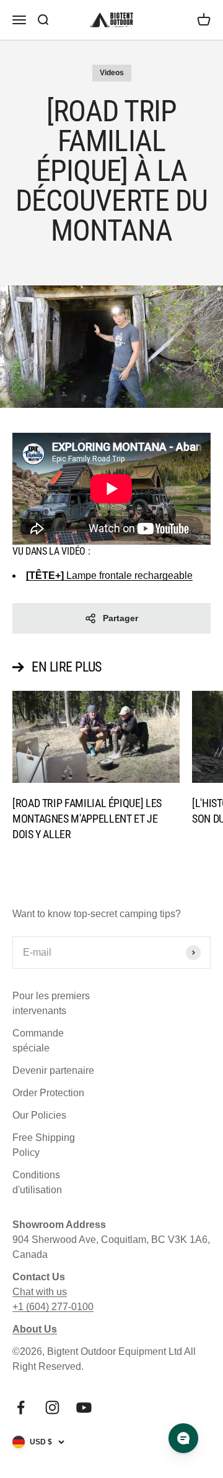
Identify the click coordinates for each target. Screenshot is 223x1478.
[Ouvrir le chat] (183, 1438)
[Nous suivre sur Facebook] (20, 1407)
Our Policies (39, 1115)
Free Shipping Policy (43, 1145)
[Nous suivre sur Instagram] (52, 1407)
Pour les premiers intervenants (51, 1003)
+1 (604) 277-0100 (53, 1306)
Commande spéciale (38, 1040)
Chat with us (39, 1291)
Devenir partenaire (53, 1070)
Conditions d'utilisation (37, 1182)
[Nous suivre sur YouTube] (84, 1407)
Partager (120, 618)
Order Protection (48, 1093)
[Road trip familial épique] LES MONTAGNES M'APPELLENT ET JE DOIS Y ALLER (87, 819)
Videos (112, 72)
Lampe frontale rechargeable (109, 575)
